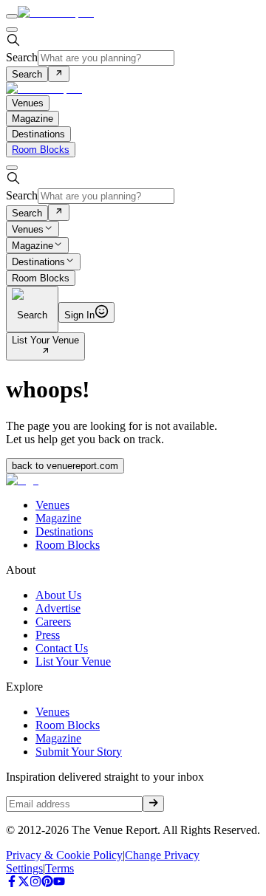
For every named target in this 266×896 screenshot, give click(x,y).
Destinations (38, 262)
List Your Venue (45, 340)
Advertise (58, 608)
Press (47, 635)
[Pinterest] (47, 883)
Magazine (32, 245)
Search (22, 57)
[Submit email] (153, 804)
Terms (59, 868)
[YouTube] (59, 883)
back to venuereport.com (65, 465)
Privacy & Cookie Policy (64, 855)
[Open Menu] (12, 16)
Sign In (79, 315)
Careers (53, 621)
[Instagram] (35, 883)
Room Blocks (40, 149)
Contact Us (61, 648)
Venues (28, 229)
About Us (58, 595)
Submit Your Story (78, 751)
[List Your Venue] (45, 352)
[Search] (58, 74)
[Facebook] (12, 883)
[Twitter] (24, 883)
